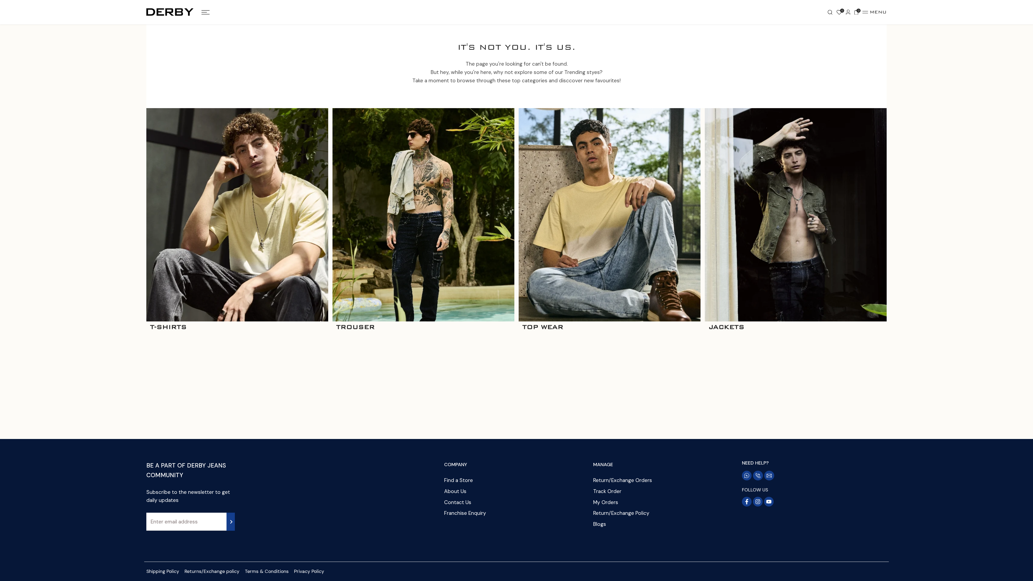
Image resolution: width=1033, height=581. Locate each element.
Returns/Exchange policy (212, 571)
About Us (455, 491)
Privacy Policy (309, 571)
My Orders (605, 502)
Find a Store (458, 480)
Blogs (599, 524)
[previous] (141, 220)
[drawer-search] (830, 12)
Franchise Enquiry (465, 513)
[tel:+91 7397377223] (758, 475)
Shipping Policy (162, 571)
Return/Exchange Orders (622, 480)
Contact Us (457, 502)
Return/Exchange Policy (621, 513)
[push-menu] (205, 12)
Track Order (607, 491)
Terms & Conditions (267, 571)
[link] (237, 214)
